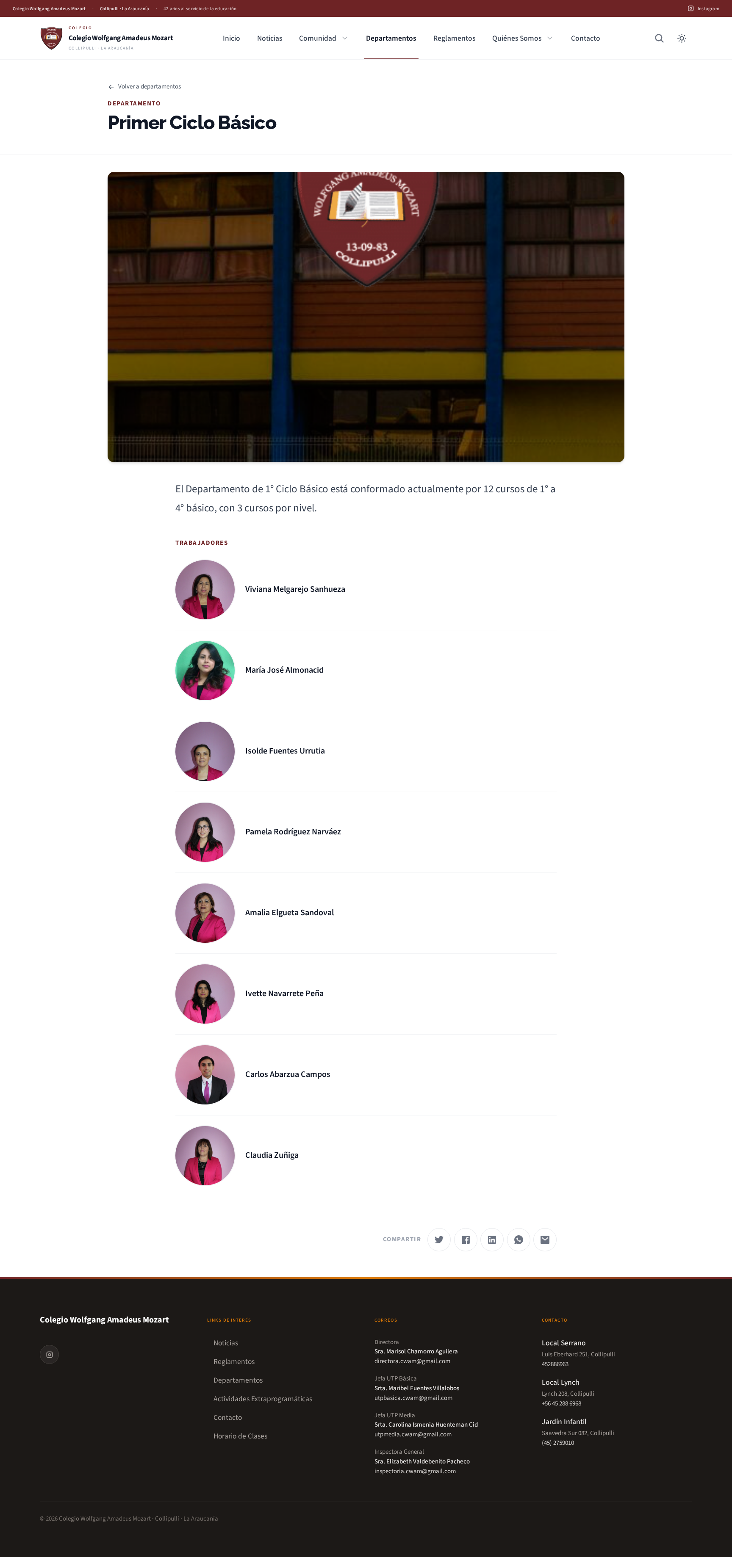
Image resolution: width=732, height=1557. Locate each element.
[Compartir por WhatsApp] (518, 1239)
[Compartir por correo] (545, 1239)
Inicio (231, 38)
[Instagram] (49, 1354)
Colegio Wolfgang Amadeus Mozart (104, 1320)
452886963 (555, 1364)
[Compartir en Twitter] (439, 1239)
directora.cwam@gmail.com (412, 1361)
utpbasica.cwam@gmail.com (413, 1398)
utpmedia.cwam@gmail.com (413, 1434)
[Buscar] (659, 38)
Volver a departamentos (149, 87)
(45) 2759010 (558, 1442)
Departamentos (391, 38)
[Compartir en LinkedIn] (492, 1239)
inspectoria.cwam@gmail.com (415, 1471)
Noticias (269, 38)
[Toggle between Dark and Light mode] (681, 38)
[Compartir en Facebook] (465, 1239)
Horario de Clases (240, 1436)
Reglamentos (454, 38)
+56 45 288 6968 (561, 1403)
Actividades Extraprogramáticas (263, 1399)
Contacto (585, 38)
